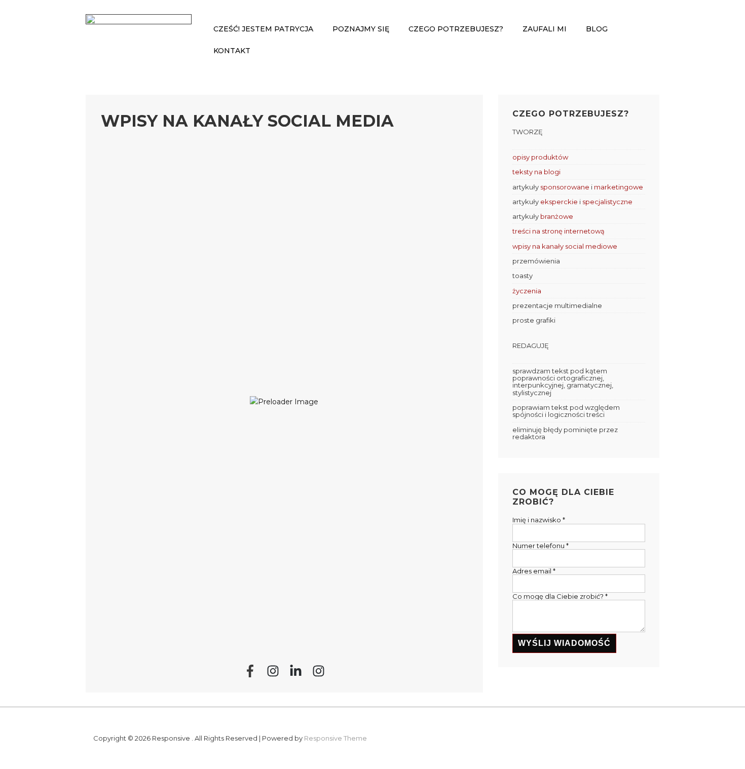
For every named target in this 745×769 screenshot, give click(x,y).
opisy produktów (540, 157)
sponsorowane (564, 187)
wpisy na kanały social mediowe (564, 246)
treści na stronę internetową (558, 231)
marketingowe (618, 187)
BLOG (597, 28)
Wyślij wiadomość (564, 643)
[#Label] (250, 671)
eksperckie (559, 202)
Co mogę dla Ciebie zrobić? (560, 596)
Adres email (533, 571)
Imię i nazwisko (538, 520)
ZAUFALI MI (545, 28)
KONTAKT (231, 50)
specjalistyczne (607, 202)
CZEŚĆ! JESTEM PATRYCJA (263, 28)
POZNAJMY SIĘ (360, 28)
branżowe (556, 216)
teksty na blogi (536, 172)
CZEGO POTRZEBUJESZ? (455, 28)
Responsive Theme (335, 738)
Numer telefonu (540, 546)
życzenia (526, 291)
